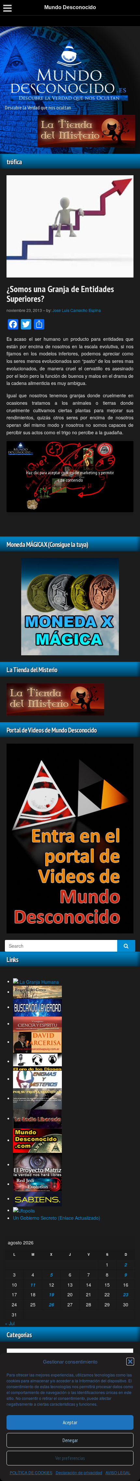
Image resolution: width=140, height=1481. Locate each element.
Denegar (70, 1440)
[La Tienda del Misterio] (86, 130)
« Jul (10, 1323)
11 (32, 1284)
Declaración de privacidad (79, 1472)
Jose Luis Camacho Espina (76, 310)
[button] (130, 1361)
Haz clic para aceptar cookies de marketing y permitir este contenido (70, 476)
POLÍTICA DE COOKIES (31, 1472)
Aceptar (70, 1422)
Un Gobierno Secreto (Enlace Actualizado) (56, 1218)
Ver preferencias (70, 1458)
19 (51, 1294)
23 (125, 1294)
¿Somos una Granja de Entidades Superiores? (60, 294)
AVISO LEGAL (118, 1472)
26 (51, 1304)
